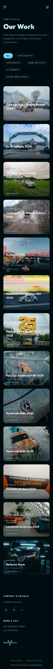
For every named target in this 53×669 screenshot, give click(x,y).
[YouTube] (14, 610)
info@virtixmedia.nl (12, 602)
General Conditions (34, 660)
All (8, 55)
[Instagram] (6, 610)
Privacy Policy (17, 660)
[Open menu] (47, 7)
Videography (13, 63)
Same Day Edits (37, 63)
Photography (25, 55)
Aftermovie (13, 70)
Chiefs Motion (37, 665)
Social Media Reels (17, 77)
